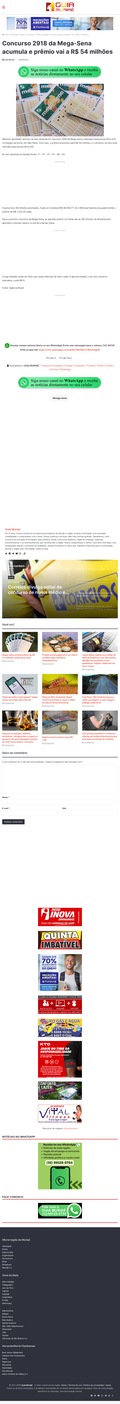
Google (69, 365)
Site (64, 808)
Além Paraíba (8, 1282)
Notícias (14, 34)
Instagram (58, 365)
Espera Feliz (7, 1252)
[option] (60, 589)
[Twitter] (14, 553)
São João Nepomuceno (12, 1326)
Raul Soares (7, 1320)
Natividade (7, 1368)
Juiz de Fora (7, 1288)
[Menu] (3, 8)
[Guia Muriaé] (60, 7)
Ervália (5, 1300)
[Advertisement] (60, 184)
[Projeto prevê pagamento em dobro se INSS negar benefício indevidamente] (60, 642)
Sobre (64, 1385)
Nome (5, 797)
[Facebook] (10, 553)
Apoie (108, 1385)
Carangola (6, 1246)
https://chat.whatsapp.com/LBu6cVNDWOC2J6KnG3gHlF (69, 349)
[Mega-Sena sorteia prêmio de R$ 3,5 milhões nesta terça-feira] (20, 642)
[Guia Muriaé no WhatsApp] (60, 71)
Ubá (4, 1332)
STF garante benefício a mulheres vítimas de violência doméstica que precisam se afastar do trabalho (99, 736)
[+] (10, 1267)
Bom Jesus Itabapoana (12, 1352)
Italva (4, 1358)
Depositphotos (70, 1128)
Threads (90, 365)
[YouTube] (17, 553)
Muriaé (5, 1267)
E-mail (6, 808)
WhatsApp (65, 369)
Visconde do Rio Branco (13, 1338)
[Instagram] (21, 553)
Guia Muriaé (9, 60)
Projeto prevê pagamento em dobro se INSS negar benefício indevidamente (60, 658)
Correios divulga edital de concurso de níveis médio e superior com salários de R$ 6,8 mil (37, 589)
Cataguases (7, 1285)
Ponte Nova (7, 1317)
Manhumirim (7, 1311)
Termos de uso (75, 1385)
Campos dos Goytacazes (13, 1355)
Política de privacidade (94, 1385)
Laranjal (5, 1294)
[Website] (7, 553)
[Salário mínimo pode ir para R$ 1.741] (60, 722)
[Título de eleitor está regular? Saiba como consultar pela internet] (20, 684)
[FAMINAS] (60, 23)
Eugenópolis (7, 1255)
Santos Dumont (9, 1323)
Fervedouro (7, 1258)
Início (6, 34)
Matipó (5, 1314)
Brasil (22, 34)
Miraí (4, 1261)
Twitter (109, 365)
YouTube (53, 369)
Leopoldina (7, 1297)
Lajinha (5, 1291)
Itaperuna (6, 1362)
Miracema (6, 1365)
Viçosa (5, 1335)
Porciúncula (7, 1371)
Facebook (46, 365)
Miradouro (7, 1264)
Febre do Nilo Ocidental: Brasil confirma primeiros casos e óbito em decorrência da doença (58, 700)
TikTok (100, 365)
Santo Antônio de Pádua (13, 1374)
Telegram (79, 365)
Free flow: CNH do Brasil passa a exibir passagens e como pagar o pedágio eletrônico (98, 700)
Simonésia (6, 1329)
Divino (5, 1249)
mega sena (60, 398)
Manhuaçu (7, 1303)
